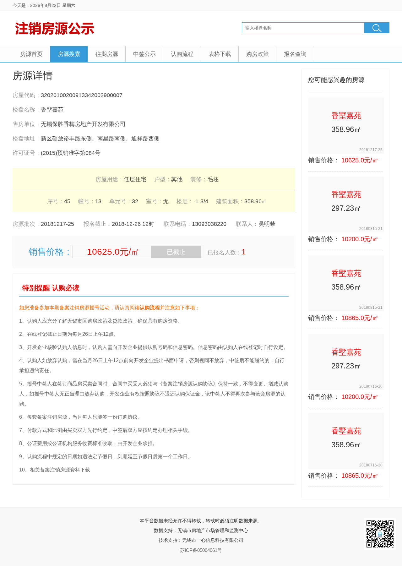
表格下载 (220, 54)
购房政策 (257, 54)
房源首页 (31, 54)
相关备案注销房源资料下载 (60, 469)
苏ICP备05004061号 (201, 550)
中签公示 (144, 54)
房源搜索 (69, 54)
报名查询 (295, 54)
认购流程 (182, 54)
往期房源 (106, 54)
